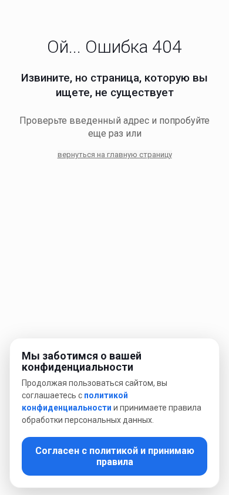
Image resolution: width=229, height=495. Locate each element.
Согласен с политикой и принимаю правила (114, 456)
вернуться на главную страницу (115, 154)
